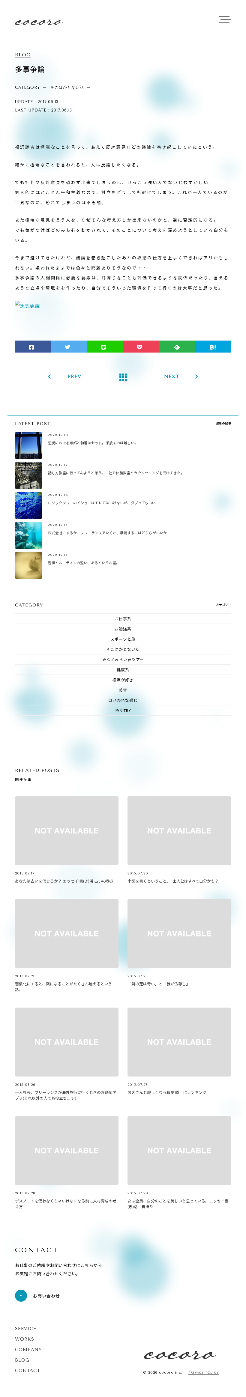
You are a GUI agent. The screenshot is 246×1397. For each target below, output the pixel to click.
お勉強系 (123, 629)
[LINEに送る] (105, 347)
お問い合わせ (46, 1296)
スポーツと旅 (123, 639)
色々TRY (123, 710)
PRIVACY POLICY (203, 1373)
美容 (123, 690)
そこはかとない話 (123, 649)
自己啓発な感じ (123, 700)
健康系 (123, 669)
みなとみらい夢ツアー (123, 659)
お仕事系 (123, 618)
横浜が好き (123, 680)
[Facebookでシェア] (33, 347)
